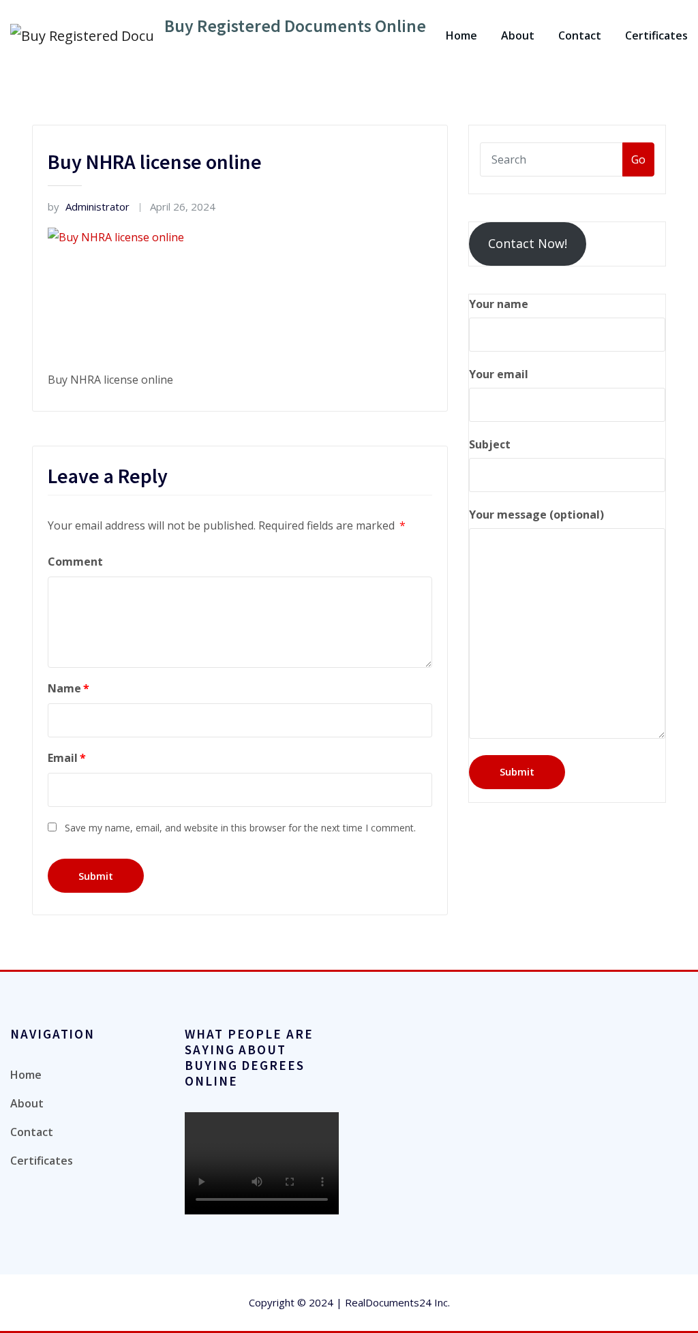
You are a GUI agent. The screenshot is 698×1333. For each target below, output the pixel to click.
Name (68, 688)
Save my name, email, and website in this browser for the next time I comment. (240, 827)
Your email (498, 374)
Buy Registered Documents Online (295, 26)
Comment (75, 561)
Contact (579, 35)
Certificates (656, 35)
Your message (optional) (536, 514)
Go (638, 159)
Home (461, 35)
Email (67, 757)
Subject (490, 444)
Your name (498, 303)
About (517, 35)
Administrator (89, 206)
